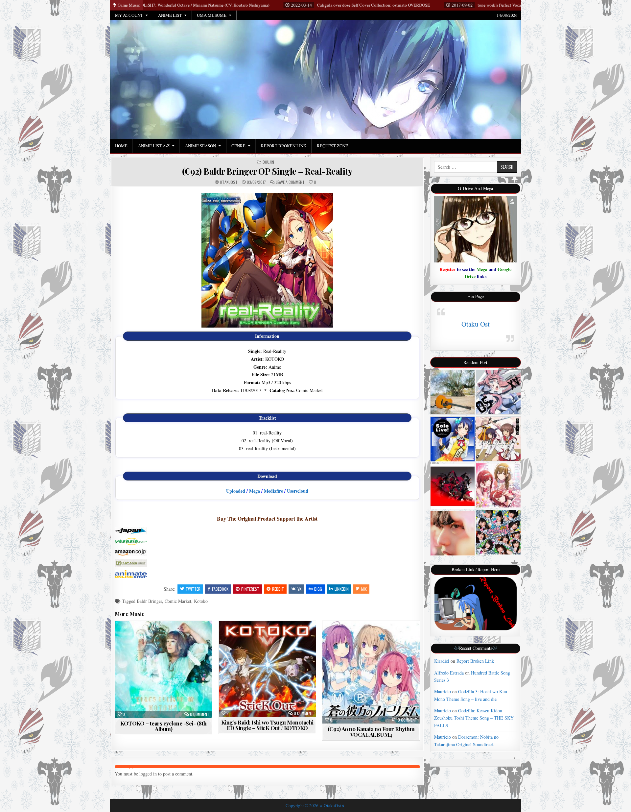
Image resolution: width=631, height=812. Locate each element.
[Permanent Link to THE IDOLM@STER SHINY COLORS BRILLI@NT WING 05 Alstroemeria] (498, 485)
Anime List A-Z (154, 146)
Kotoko (201, 601)
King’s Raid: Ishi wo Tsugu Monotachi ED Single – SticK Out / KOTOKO (267, 725)
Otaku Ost (475, 324)
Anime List (170, 15)
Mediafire (273, 490)
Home (121, 146)
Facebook (220, 589)
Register (447, 269)
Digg (318, 589)
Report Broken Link (283, 146)
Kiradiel (441, 661)
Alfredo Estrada (449, 673)
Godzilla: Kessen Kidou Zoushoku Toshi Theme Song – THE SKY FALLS (474, 717)
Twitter (193, 589)
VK (299, 589)
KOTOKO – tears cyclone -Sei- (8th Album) (163, 726)
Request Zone (332, 146)
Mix (364, 589)
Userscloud (297, 490)
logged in (148, 774)
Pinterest (250, 589)
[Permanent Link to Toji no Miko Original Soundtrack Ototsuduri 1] (498, 438)
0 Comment (199, 714)
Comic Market (178, 601)
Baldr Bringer (149, 601)
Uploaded (235, 490)
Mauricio (442, 691)
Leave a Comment (290, 182)
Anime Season (200, 146)
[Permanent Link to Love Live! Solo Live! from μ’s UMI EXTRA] (453, 439)
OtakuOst (229, 182)
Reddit (278, 589)
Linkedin (342, 589)
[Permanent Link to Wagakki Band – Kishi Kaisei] (453, 486)
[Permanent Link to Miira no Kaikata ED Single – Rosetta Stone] (498, 532)
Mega (254, 490)
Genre (238, 146)
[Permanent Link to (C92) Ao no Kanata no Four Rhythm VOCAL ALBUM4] (370, 672)
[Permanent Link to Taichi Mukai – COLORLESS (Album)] (453, 533)
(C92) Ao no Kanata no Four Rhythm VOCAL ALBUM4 (371, 731)
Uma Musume (211, 15)
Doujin (268, 162)
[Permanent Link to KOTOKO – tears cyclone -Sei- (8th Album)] (163, 669)
